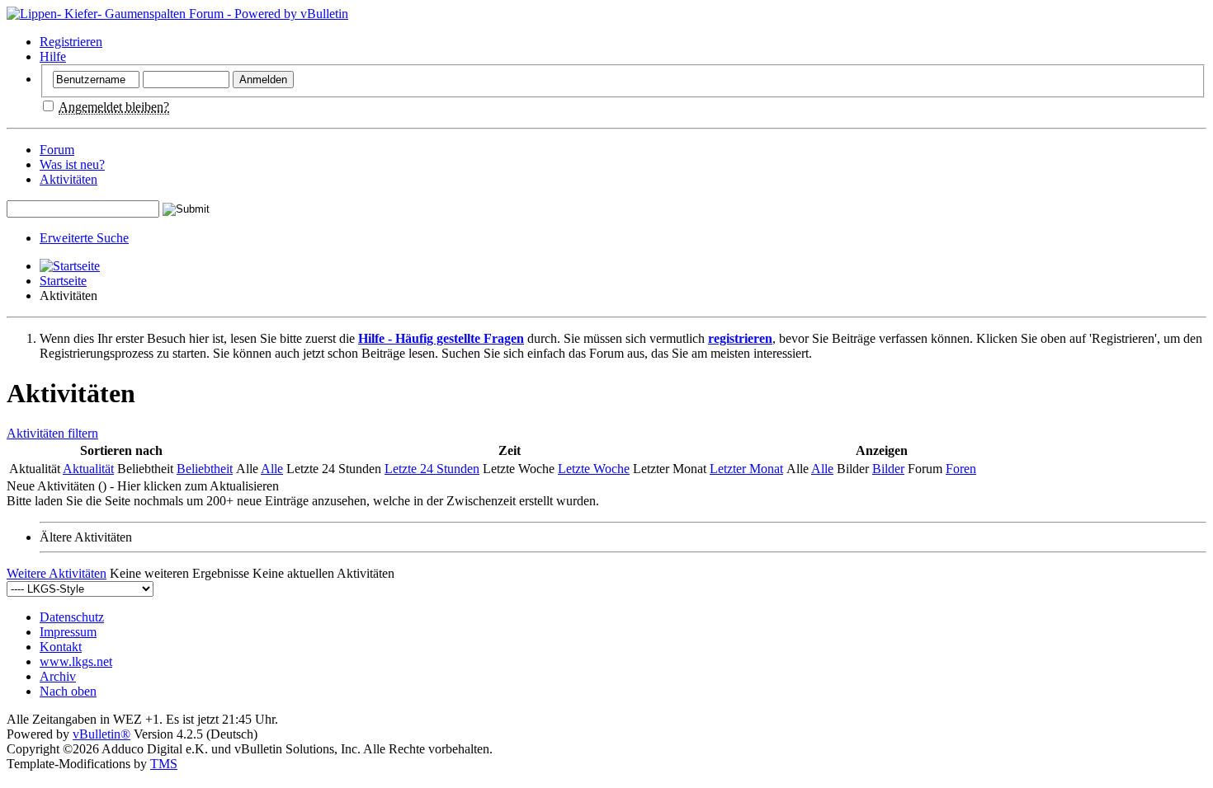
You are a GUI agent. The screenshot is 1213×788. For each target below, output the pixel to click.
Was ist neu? (72, 164)
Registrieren (71, 42)
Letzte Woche (594, 469)
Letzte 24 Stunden (432, 469)
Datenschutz (72, 617)
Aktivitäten (68, 179)
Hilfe (53, 56)
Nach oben (68, 691)
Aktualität (88, 469)
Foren (961, 469)
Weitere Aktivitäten (56, 573)
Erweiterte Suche (84, 238)
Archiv (58, 676)
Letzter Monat (746, 469)
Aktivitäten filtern (52, 433)
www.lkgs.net (76, 661)
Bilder (888, 469)
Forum (57, 150)
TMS (163, 764)
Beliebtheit (205, 469)
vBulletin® (101, 734)
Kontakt (61, 647)
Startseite (63, 281)
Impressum (68, 632)
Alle (272, 469)
